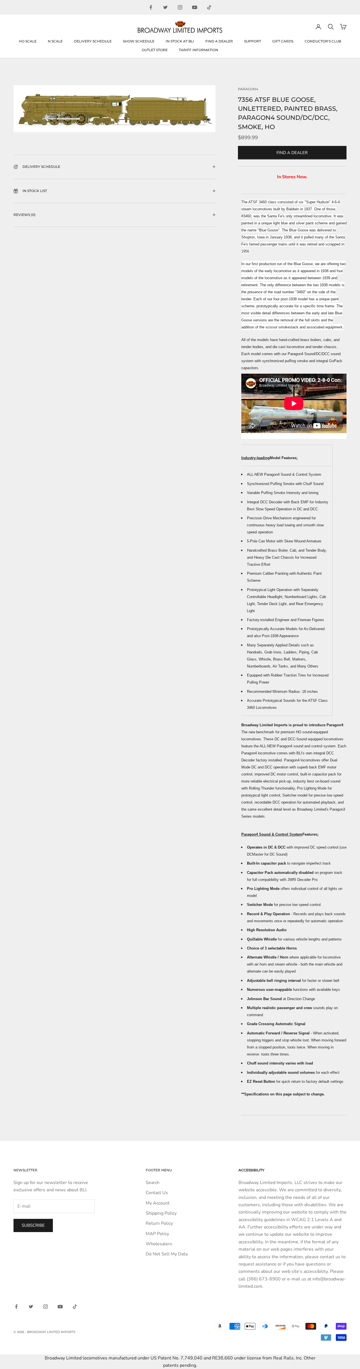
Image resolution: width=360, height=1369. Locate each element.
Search (152, 1182)
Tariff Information (198, 50)
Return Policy (159, 1223)
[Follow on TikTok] (209, 7)
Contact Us (157, 1193)
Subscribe (33, 1225)
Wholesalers (159, 1244)
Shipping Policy (161, 1213)
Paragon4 (248, 89)
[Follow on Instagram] (180, 7)
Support (252, 41)
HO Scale (28, 41)
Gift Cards (282, 41)
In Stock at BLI (180, 41)
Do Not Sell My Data (167, 1254)
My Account (158, 1203)
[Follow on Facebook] (151, 7)
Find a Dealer (219, 41)
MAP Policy (157, 1234)
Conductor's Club (323, 41)
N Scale (55, 41)
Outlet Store (155, 50)
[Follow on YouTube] (194, 7)
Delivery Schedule (93, 41)
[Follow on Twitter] (165, 7)
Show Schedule (138, 41)
